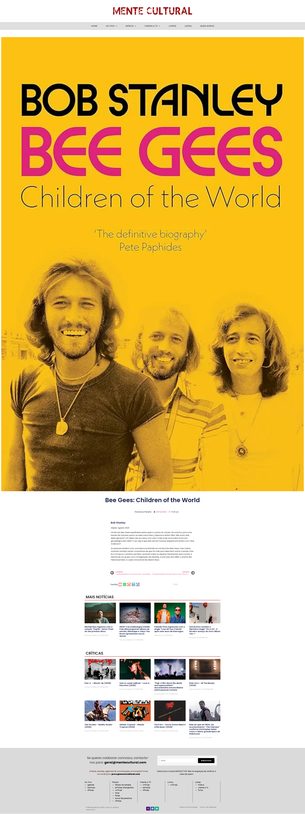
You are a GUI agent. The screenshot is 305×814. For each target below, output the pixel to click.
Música (130, 26)
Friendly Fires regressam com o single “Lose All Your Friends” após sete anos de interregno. (169, 629)
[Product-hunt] (157, 809)
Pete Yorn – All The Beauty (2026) (202, 684)
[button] (120, 584)
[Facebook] (152, 809)
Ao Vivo (110, 26)
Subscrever (206, 760)
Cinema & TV (151, 26)
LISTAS (188, 26)
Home (94, 26)
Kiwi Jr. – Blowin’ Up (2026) (98, 683)
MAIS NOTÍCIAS (100, 597)
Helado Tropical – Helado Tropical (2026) (131, 725)
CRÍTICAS (94, 653)
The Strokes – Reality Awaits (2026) (98, 725)
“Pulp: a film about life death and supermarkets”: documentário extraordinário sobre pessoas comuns (168, 686)
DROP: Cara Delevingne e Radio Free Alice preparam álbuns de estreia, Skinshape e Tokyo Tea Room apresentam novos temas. (134, 631)
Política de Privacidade (188, 807)
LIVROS (172, 26)
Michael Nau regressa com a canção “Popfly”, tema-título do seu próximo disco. (99, 629)
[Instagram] (148, 809)
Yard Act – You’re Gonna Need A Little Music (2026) (170, 725)
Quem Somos (207, 26)
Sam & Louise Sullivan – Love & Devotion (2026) (134, 684)
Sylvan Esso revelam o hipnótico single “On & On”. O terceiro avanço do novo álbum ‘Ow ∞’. (204, 630)
